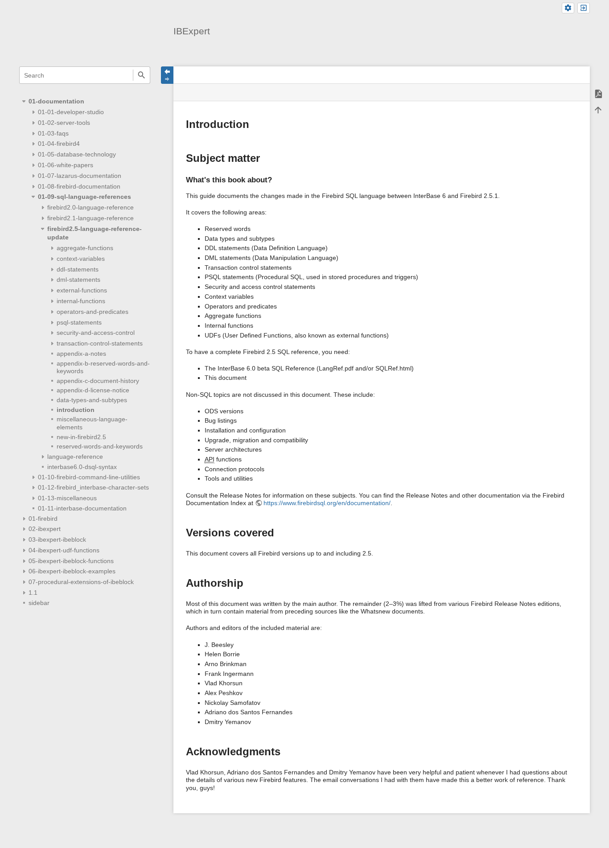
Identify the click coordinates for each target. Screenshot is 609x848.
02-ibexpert (45, 528)
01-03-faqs (53, 133)
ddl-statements (78, 269)
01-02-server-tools (64, 122)
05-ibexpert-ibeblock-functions (71, 560)
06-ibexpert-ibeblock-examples (72, 571)
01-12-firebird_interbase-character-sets (93, 487)
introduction (76, 409)
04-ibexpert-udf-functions (64, 550)
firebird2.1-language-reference (90, 218)
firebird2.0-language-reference (90, 207)
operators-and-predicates (92, 311)
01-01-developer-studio (71, 111)
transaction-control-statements (100, 343)
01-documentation (56, 101)
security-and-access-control (96, 332)
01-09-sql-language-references (84, 196)
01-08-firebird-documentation (79, 186)
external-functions (82, 290)
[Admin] (568, 8)
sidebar (39, 602)
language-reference (75, 456)
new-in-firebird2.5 (81, 436)
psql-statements (79, 322)
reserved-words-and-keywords (100, 446)
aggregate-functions (85, 247)
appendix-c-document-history (98, 380)
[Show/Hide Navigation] (167, 75)
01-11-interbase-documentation (82, 508)
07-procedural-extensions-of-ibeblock (81, 581)
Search (141, 75)
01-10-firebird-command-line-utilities (89, 477)
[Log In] (583, 8)
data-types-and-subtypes (92, 399)
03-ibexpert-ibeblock (57, 539)
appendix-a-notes (81, 353)
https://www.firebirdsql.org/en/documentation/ (327, 502)
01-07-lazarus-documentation (79, 175)
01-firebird (43, 518)
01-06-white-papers (65, 165)
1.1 (33, 592)
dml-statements (78, 279)
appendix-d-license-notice (93, 390)
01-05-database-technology (77, 154)
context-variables (81, 258)
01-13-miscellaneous (67, 498)
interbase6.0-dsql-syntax (82, 466)
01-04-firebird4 (59, 143)
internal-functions (81, 301)
